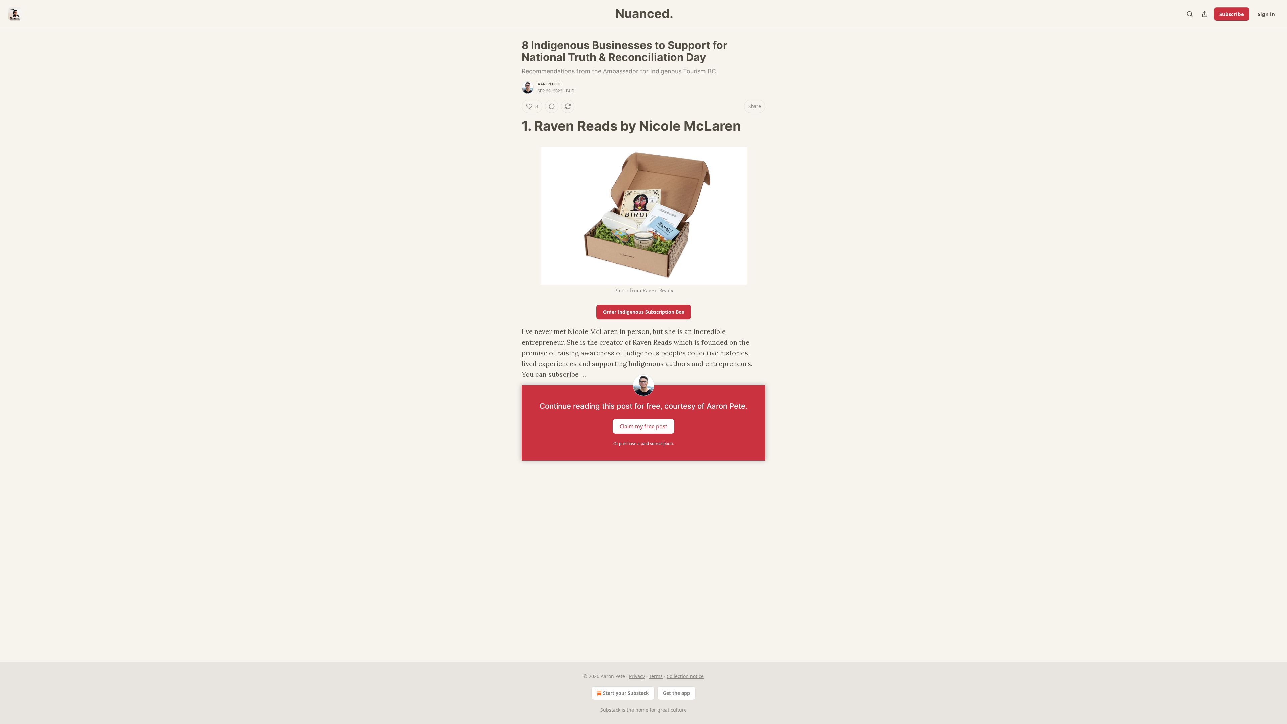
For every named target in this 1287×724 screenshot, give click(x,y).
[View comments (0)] (551, 106)
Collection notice (685, 676)
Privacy (637, 676)
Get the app (676, 693)
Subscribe (1231, 14)
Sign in (1266, 14)
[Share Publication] (1204, 14)
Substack (610, 710)
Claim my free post (643, 426)
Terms (656, 676)
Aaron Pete (550, 84)
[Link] (512, 126)
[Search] (1190, 14)
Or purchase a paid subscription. (643, 443)
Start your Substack (626, 693)
